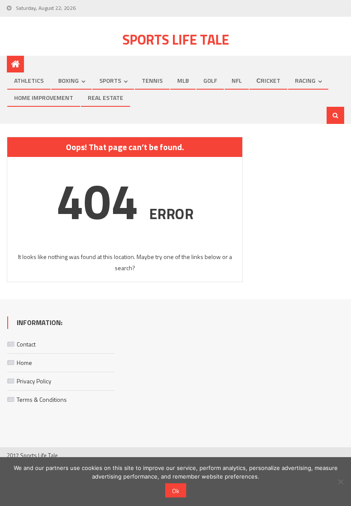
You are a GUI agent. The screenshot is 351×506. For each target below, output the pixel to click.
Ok (175, 490)
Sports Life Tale (175, 39)
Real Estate (105, 97)
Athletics (29, 80)
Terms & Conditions (42, 399)
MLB (183, 80)
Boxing (68, 80)
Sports (110, 80)
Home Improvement (43, 97)
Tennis (152, 80)
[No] (340, 481)
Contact (26, 344)
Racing (305, 80)
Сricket (268, 80)
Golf (210, 80)
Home (24, 362)
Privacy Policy (34, 381)
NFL (237, 80)
